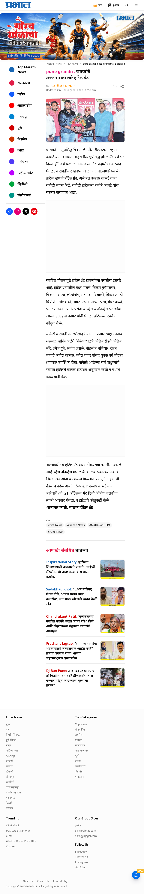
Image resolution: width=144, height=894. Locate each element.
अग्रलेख (78, 735)
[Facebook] (9, 211)
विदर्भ (9, 803)
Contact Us (43, 881)
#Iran (9, 836)
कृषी (77, 755)
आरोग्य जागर (81, 750)
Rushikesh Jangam (63, 85)
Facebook (81, 851)
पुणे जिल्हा (11, 740)
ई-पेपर (78, 825)
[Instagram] (17, 211)
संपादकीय (80, 729)
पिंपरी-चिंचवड (13, 735)
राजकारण (80, 745)
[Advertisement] (85, 236)
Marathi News (54, 63)
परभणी (9, 761)
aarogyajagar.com (86, 836)
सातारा (9, 766)
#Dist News (55, 525)
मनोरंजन (79, 776)
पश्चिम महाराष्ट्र (13, 792)
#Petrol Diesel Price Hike (21, 841)
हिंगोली (9, 771)
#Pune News (55, 532)
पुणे (7, 729)
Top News (81, 724)
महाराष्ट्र (78, 740)
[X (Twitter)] (25, 211)
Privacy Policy (60, 881)
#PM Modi (12, 825)
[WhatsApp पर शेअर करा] (114, 86)
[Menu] (136, 5)
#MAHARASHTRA (99, 525)
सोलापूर (10, 776)
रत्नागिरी (10, 782)
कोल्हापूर (10, 755)
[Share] (122, 86)
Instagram (81, 862)
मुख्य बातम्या (73, 63)
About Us (28, 881)
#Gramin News (76, 525)
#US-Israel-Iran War (18, 830)
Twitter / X (81, 857)
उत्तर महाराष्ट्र (12, 787)
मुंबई (8, 724)
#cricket (11, 846)
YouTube (80, 867)
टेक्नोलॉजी (80, 766)
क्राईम (78, 761)
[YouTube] (34, 211)
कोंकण (9, 808)
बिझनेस (78, 771)
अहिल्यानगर (12, 750)
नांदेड (8, 745)
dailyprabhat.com (85, 830)
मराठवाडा (11, 797)
